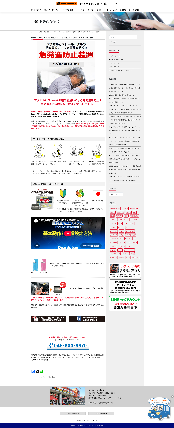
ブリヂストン (114, 246)
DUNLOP (125, 208)
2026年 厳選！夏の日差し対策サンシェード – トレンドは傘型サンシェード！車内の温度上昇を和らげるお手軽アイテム (124, 98)
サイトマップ (97, 420)
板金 (132, 254)
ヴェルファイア (115, 254)
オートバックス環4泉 (81, 5)
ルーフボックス (129, 250)
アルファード (123, 220)
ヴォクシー (125, 254)
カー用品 (90, 10)
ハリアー (122, 242)
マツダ (123, 246)
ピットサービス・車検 (51, 10)
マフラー (130, 246)
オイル (120, 223)
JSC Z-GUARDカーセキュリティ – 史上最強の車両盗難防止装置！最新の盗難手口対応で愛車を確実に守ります (125, 169)
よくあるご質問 (134, 10)
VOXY (126, 216)
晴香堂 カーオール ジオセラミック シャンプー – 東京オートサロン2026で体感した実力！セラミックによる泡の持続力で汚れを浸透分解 (125, 109)
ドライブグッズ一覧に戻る (45, 377)
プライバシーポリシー (82, 420)
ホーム (33, 32)
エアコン (113, 223)
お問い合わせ (101, 414)
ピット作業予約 (36, 10)
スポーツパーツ (114, 63)
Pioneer (128, 212)
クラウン (128, 227)
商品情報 (46, 32)
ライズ (120, 250)
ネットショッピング (110, 10)
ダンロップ (113, 235)
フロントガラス (132, 242)
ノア (134, 239)
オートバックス (129, 223)
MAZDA (112, 212)
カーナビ (113, 227)
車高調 (121, 257)
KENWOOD (134, 208)
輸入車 (128, 257)
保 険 (99, 10)
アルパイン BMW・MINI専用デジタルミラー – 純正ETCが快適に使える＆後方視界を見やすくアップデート (124, 130)
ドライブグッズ (55, 32)
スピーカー (113, 231)
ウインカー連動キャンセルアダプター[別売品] (86, 288)
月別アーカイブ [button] (115, 194)
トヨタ (121, 235)
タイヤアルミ (130, 231)
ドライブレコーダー (116, 239)
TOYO (112, 216)
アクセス (115, 4)
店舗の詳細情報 (72, 414)
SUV (134, 212)
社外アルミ (113, 257)
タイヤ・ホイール (115, 56)
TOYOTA (119, 216)
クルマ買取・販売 (67, 10)
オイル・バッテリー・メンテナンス (120, 70)
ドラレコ (128, 239)
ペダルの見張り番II (43, 116)
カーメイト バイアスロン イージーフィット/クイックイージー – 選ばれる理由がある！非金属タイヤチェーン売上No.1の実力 (124, 141)
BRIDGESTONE (115, 208)
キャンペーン (80, 10)
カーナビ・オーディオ (116, 59)
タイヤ (121, 231)
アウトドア (113, 220)
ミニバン (113, 250)
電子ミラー (135, 257)
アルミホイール (135, 220)
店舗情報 (123, 10)
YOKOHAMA (134, 216)
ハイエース (113, 242)
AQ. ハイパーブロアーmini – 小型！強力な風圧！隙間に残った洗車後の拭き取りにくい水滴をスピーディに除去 (124, 159)
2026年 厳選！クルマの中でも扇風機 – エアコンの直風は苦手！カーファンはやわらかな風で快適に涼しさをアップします (124, 88)
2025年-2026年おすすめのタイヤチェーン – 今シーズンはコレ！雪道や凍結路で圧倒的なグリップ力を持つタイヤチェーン (125, 119)
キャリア (121, 227)
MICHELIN (120, 212)
